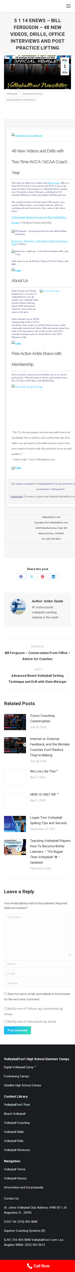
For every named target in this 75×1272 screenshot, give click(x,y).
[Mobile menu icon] (68, 6)
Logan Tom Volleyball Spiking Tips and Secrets (48, 820)
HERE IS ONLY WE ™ (44, 794)
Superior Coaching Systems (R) (24, 1231)
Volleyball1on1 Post (17, 1104)
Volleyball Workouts (17, 1150)
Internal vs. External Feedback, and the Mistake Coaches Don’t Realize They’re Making (50, 747)
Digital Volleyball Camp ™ (20, 1067)
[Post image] (15, 722)
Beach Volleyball (14, 1114)
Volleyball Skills (14, 1132)
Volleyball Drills (13, 1141)
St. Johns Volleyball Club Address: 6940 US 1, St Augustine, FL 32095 (35, 1210)
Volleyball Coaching (17, 1123)
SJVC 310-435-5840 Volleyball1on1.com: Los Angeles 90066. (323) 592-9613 (33, 1242)
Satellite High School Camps (22, 1085)
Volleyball (11, 93)
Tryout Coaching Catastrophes (42, 718)
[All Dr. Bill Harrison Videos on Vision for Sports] (16, 270)
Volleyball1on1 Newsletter (21, 99)
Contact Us (11, 1198)
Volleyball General (32, 93)
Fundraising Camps (16, 1076)
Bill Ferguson (53, 183)
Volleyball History (15, 1178)
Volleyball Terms (15, 1169)
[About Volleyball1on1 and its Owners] (14, 343)
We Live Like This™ (44, 771)
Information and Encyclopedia (23, 1187)
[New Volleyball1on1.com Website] (14, 270)
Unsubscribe (17, 496)
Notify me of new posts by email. (32, 1021)
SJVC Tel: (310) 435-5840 (20, 1221)
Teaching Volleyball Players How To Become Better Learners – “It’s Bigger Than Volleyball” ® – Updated (50, 851)
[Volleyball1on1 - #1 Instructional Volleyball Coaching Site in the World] (27, 135)
